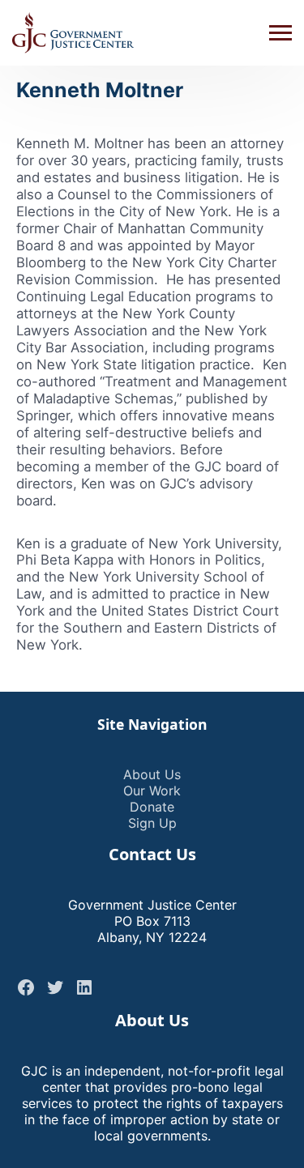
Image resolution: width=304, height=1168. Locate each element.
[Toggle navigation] (280, 33)
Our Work (152, 790)
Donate (152, 807)
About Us (152, 774)
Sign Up (152, 823)
